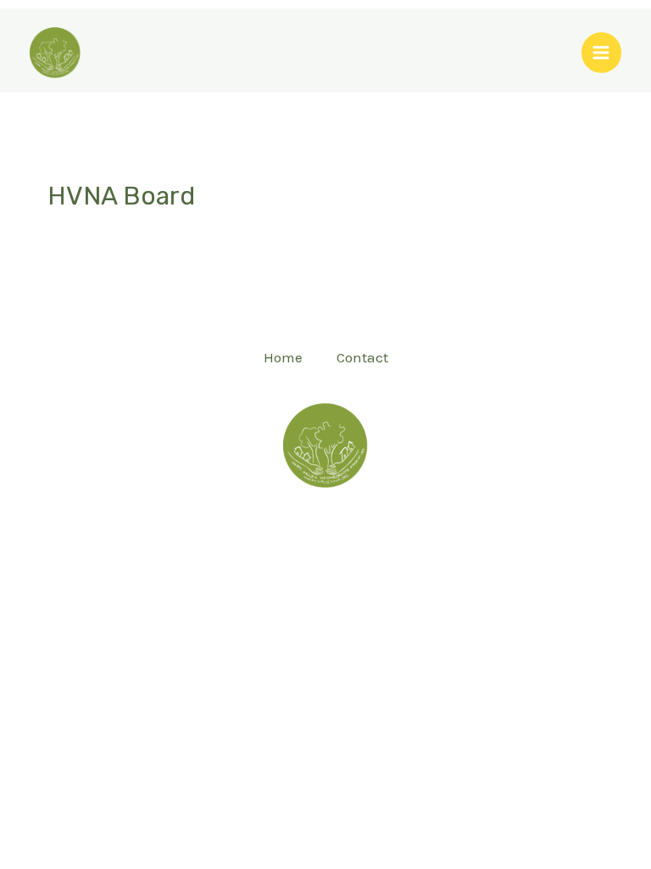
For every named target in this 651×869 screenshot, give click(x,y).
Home (283, 357)
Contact (362, 357)
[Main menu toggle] (601, 52)
